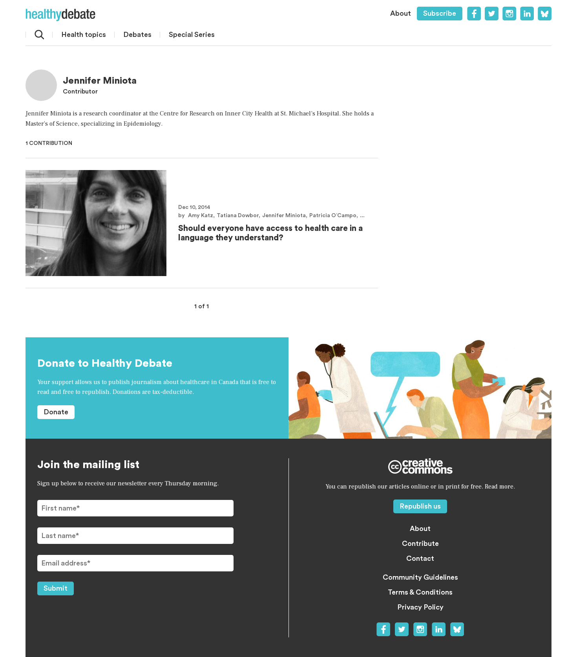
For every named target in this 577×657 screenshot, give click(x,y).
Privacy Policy (420, 607)
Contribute (420, 543)
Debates (137, 34)
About (400, 13)
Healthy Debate (60, 15)
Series (192, 34)
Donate (56, 411)
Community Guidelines (420, 577)
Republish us (420, 506)
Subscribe (439, 13)
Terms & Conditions (420, 592)
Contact (420, 558)
